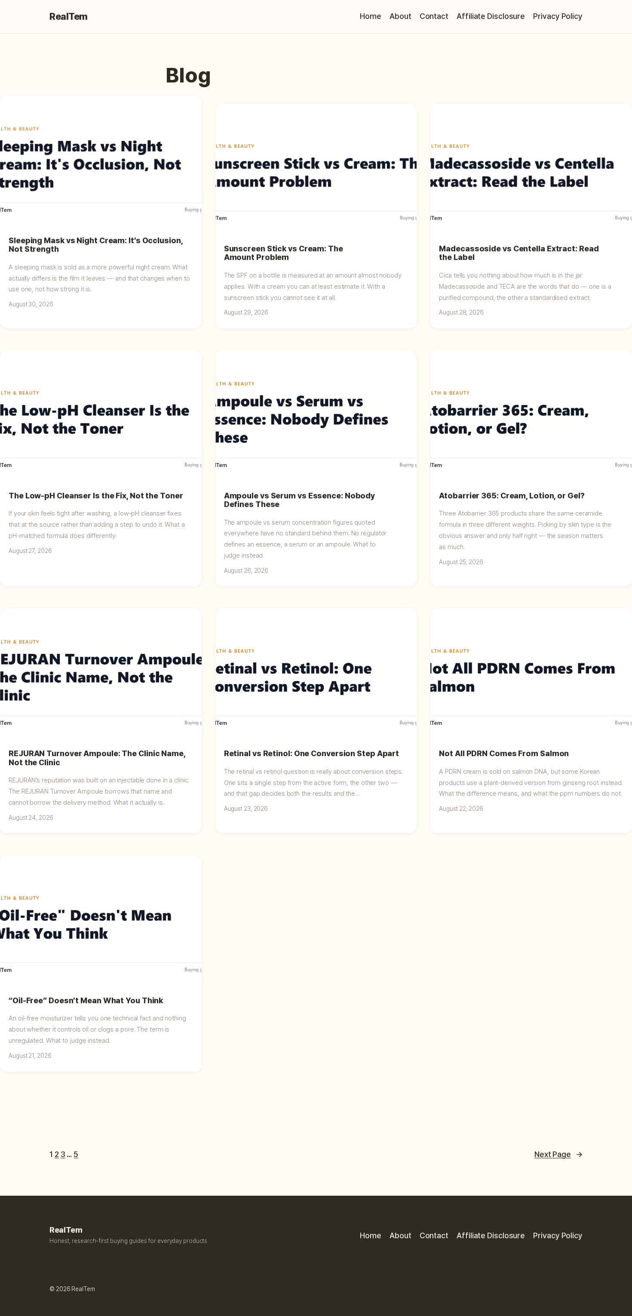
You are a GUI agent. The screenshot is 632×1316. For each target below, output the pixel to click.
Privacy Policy (558, 16)
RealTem (68, 16)
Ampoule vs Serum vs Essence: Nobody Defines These (299, 500)
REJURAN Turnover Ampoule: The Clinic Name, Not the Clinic (97, 757)
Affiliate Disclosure (491, 16)
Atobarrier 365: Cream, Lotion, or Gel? (511, 496)
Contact (434, 16)
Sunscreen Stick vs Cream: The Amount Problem (283, 253)
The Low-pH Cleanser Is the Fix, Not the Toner (96, 496)
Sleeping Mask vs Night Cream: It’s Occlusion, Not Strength (96, 244)
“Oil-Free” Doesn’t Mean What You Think (86, 1000)
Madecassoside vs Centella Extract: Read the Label (518, 253)
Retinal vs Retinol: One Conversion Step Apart (311, 753)
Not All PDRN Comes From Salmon (504, 753)
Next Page (558, 1154)
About (400, 16)
